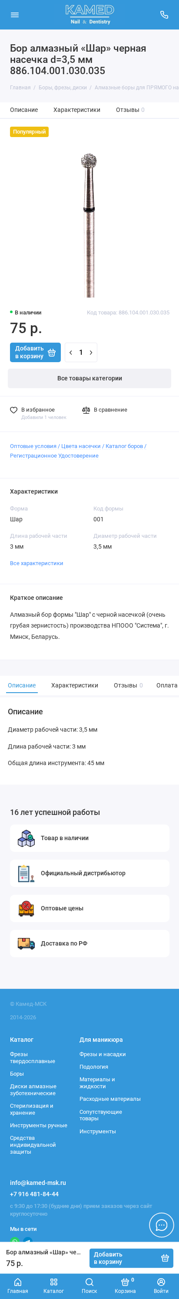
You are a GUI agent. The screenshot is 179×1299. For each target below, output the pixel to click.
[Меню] (15, 14)
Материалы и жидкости (97, 1083)
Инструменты (98, 1131)
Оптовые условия (33, 446)
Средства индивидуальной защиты (33, 1145)
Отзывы (130, 110)
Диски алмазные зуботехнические (33, 1089)
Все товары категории (89, 378)
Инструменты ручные (38, 1125)
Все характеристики (36, 563)
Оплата (167, 685)
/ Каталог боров (122, 446)
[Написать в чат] (161, 1225)
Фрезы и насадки (103, 1054)
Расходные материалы (110, 1099)
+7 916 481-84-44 (34, 1194)
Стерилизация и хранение (31, 1109)
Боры (17, 1073)
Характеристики (76, 110)
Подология (94, 1066)
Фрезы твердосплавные (32, 1057)
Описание (24, 110)
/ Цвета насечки (79, 446)
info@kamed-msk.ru (38, 1182)
